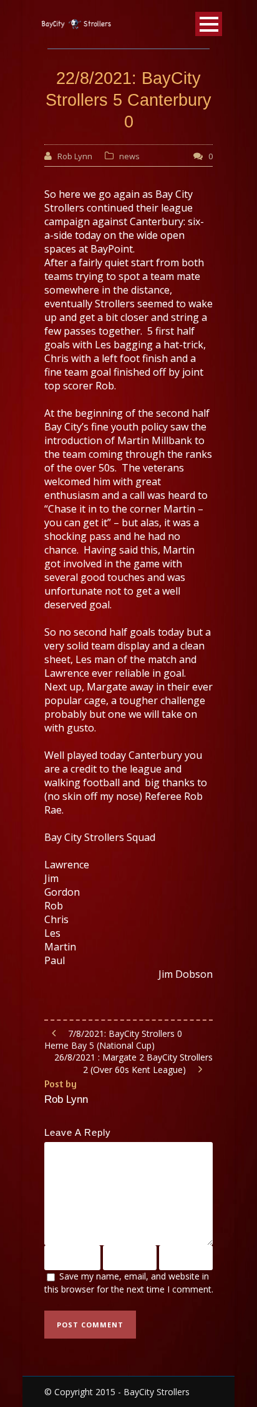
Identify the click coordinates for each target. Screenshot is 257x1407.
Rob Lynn (74, 156)
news (129, 156)
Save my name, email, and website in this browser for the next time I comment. (128, 1282)
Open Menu (208, 24)
